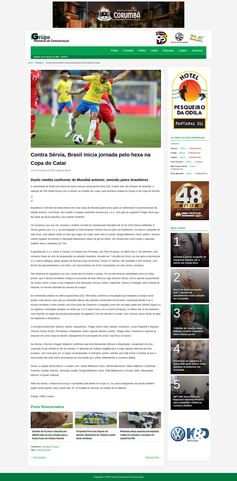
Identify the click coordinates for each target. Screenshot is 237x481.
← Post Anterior (38, 457)
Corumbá (128, 50)
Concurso (197, 50)
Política (142, 50)
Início (30, 63)
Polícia (114, 50)
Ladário (183, 50)
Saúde (154, 50)
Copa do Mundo (43, 450)
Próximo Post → (153, 457)
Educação (168, 50)
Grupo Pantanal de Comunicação (127, 477)
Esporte (55, 446)
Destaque (39, 63)
